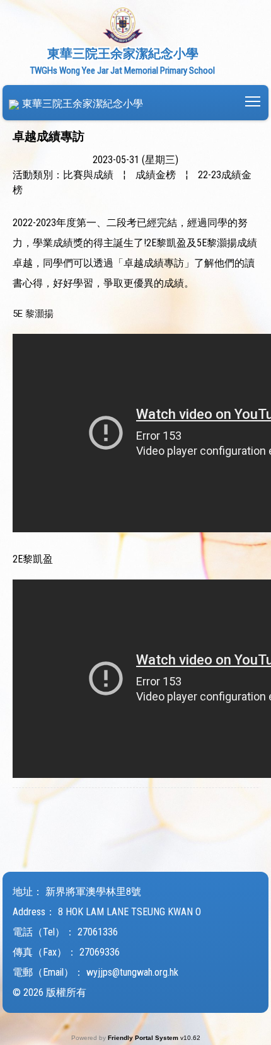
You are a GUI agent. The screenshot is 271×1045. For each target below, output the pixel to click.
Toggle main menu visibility (253, 100)
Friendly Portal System (144, 1037)
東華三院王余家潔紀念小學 (82, 104)
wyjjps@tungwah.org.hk (132, 972)
